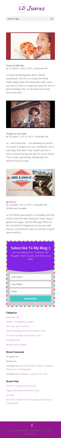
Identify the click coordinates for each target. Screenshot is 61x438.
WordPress (30, 434)
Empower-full (41, 68)
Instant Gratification (15, 65)
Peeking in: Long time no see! (33, 373)
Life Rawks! (11, 201)
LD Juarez (13, 68)
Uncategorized (13, 340)
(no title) (10, 395)
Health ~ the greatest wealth (19, 321)
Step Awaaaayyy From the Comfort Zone (26, 330)
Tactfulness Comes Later (16, 133)
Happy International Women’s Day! (22, 390)
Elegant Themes (30, 430)
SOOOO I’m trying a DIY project (21, 385)
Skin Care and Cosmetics (18, 326)
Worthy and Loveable (16, 208)
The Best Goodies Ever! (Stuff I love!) (23, 335)
